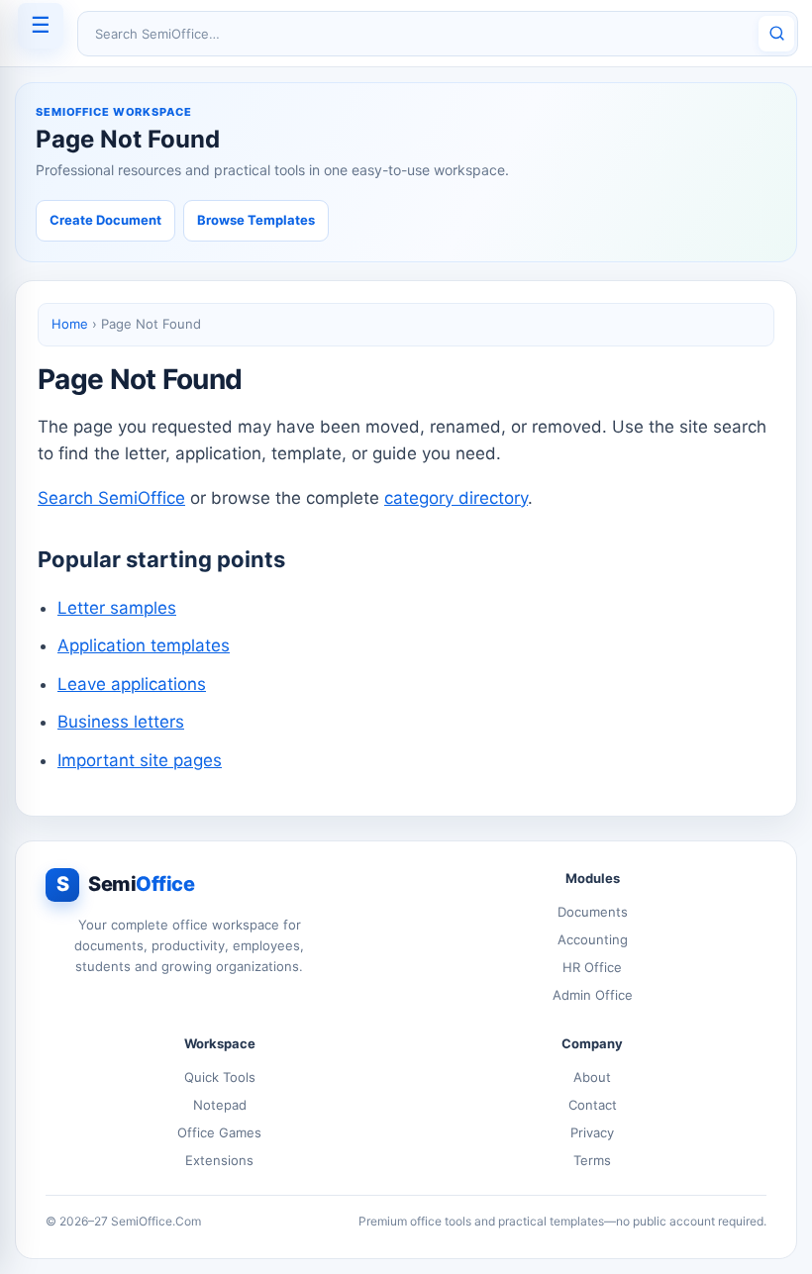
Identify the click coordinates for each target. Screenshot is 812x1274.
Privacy (592, 1132)
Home (69, 324)
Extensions (219, 1160)
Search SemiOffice (111, 498)
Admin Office (593, 995)
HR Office (592, 967)
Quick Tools (219, 1077)
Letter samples (116, 608)
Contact (592, 1105)
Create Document (105, 220)
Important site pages (139, 760)
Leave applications (131, 684)
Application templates (143, 645)
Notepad (220, 1105)
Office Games (219, 1132)
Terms (592, 1160)
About (592, 1077)
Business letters (120, 722)
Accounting (593, 939)
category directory (456, 498)
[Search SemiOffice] (776, 33)
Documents (593, 912)
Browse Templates (256, 220)
